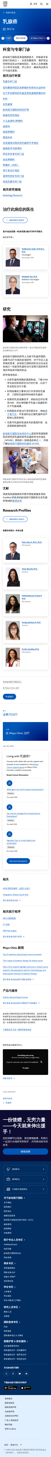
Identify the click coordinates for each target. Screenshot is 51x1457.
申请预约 (9, 696)
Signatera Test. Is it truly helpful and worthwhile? (21, 841)
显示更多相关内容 (10, 900)
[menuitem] (20, 38)
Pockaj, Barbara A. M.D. (31, 622)
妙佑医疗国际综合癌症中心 (17, 433)
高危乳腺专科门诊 (12, 181)
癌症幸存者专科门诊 (13, 153)
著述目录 (17, 500)
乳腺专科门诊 (10, 81)
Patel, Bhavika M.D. (30, 569)
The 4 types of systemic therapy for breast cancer (23, 960)
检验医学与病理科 (12, 148)
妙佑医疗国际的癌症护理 (16, 109)
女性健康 (7, 104)
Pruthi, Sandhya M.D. (30, 649)
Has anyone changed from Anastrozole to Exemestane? (23, 814)
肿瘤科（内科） (11, 165)
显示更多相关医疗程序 (12, 936)
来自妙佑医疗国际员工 (12, 682)
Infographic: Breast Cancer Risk (15, 894)
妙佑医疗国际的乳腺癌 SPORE (23, 443)
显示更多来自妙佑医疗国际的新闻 (17, 979)
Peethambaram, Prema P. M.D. (32, 597)
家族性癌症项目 (11, 115)
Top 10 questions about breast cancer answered (22, 954)
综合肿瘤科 (9, 159)
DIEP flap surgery (10, 930)
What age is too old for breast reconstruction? (25, 789)
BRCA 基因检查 (9, 918)
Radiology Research (12, 195)
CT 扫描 (6, 924)
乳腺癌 (10, 21)
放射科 (6, 126)
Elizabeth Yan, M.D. (29, 276)
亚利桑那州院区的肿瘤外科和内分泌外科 (24, 87)
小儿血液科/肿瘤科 (13, 120)
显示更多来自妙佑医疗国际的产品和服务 (20, 1003)
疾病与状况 (10, 13)
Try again (25, 1068)
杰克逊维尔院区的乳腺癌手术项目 (20, 142)
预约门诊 (10, 29)
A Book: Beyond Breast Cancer (15, 997)
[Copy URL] (41, 1062)
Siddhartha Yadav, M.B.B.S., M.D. (33, 250)
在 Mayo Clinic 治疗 (39, 38)
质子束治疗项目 (11, 170)
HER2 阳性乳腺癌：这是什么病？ (17, 888)
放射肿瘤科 (9, 131)
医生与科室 (21, 38)
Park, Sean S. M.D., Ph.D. (32, 542)
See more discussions (18, 861)
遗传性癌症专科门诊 (13, 176)
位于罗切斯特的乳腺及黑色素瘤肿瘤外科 (24, 93)
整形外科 (7, 137)
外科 (5, 98)
